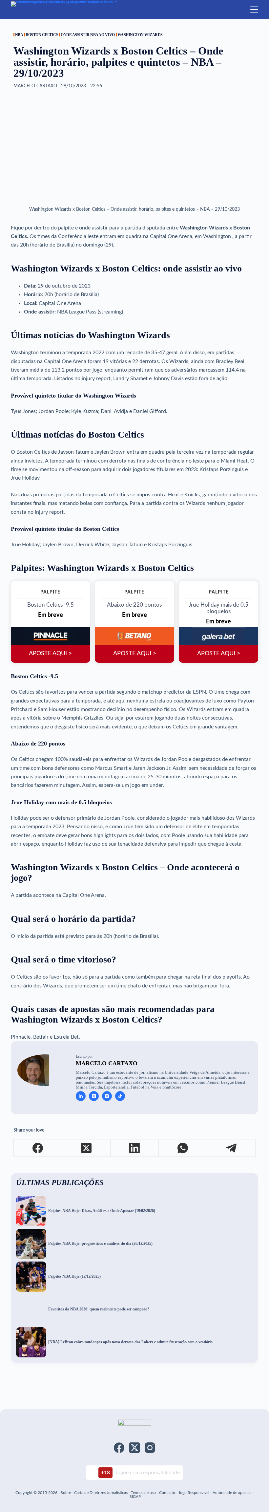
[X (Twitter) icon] (94, 1096)
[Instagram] (150, 1447)
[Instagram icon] (107, 1096)
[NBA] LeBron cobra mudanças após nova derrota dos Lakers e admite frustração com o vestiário (130, 1342)
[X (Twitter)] (86, 1148)
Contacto (167, 1493)
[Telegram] (231, 1148)
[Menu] (254, 9)
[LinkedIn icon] (81, 1096)
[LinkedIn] (135, 1148)
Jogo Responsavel (194, 1493)
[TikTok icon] (120, 1096)
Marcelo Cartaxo (106, 1063)
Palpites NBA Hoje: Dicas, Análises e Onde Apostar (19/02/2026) (101, 1211)
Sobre (66, 1493)
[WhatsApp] (183, 1148)
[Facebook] (38, 1148)
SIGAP (135, 1497)
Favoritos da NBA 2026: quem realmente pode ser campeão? (98, 1309)
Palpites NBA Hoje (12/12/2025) (74, 1276)
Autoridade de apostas (232, 1493)
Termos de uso (143, 1493)
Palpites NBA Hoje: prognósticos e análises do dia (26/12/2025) (100, 1244)
